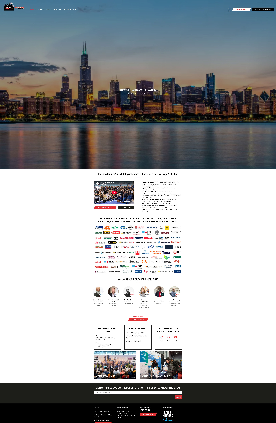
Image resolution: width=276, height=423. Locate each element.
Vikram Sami (100, 300)
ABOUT (32, 9)
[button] (229, 9)
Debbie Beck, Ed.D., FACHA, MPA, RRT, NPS (130, 301)
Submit (178, 397)
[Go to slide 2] (135, 316)
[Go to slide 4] (140, 316)
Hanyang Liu (115, 300)
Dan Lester (145, 300)
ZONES (48, 9)
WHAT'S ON (57, 9)
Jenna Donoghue (176, 300)
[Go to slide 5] (142, 316)
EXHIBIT (40, 9)
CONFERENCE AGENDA (70, 9)
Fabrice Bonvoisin (161, 300)
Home (130, 93)
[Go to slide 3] (138, 316)
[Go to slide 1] (134, 316)
